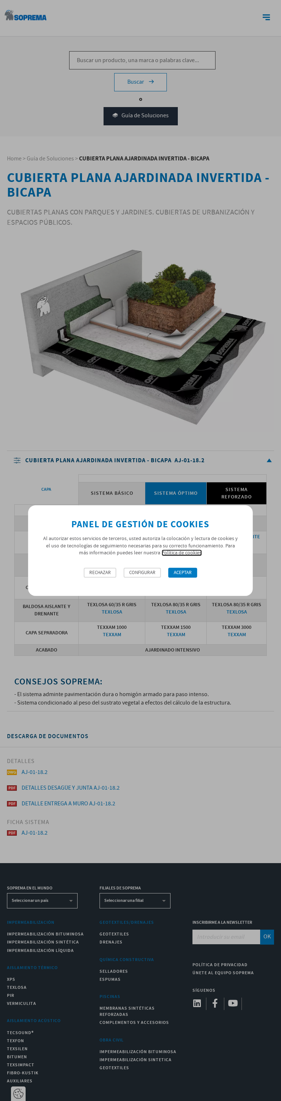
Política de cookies (181, 553)
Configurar (142, 573)
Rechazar (100, 573)
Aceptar (183, 573)
